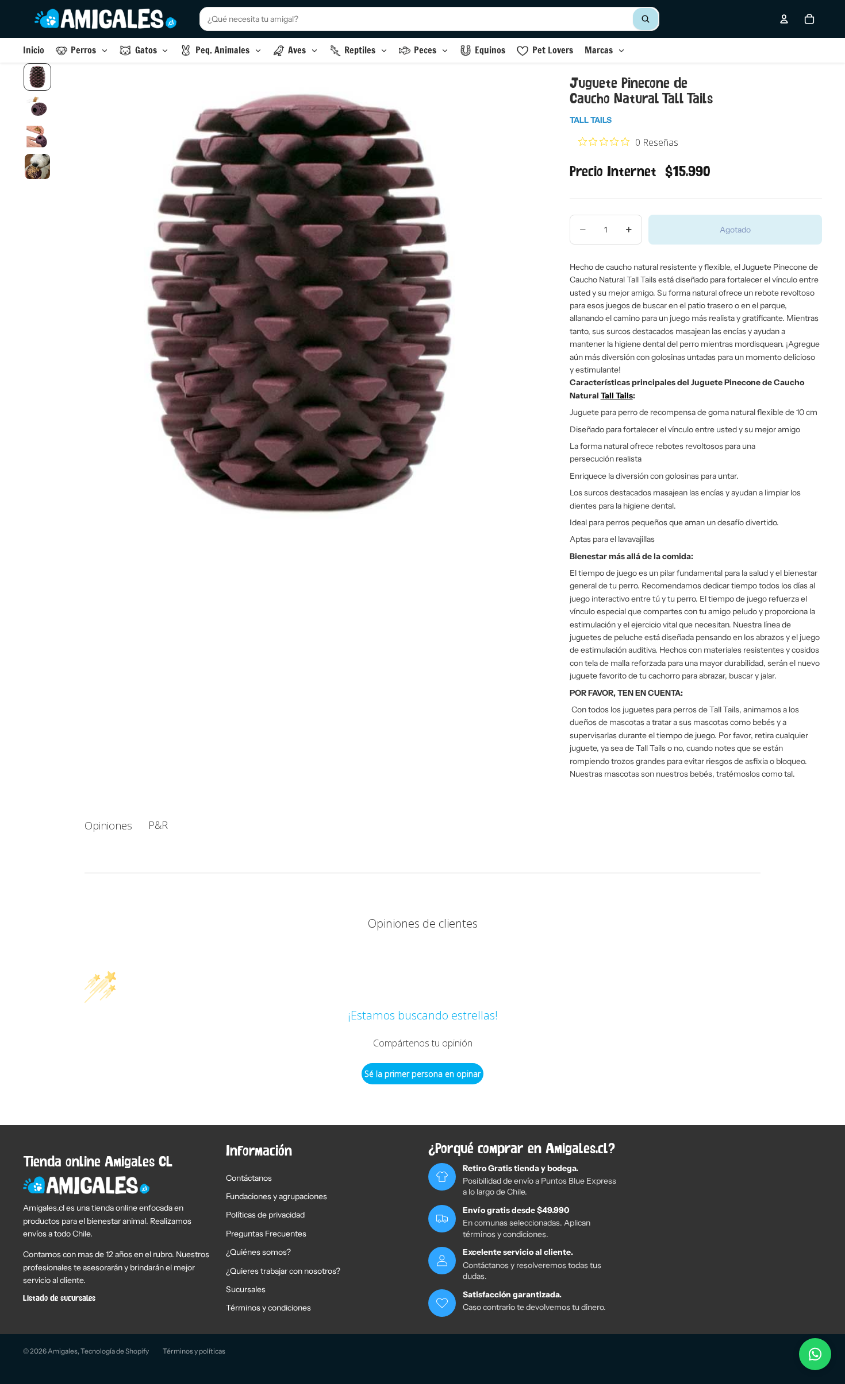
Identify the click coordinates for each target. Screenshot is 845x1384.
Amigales (63, 1351)
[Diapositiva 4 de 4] (37, 166)
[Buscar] (645, 19)
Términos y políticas (194, 1351)
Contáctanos (249, 1178)
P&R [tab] (158, 825)
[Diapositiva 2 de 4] (37, 106)
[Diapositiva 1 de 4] (37, 77)
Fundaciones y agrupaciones (276, 1196)
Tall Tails (591, 120)
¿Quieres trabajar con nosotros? (283, 1271)
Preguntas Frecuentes (266, 1233)
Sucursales (246, 1289)
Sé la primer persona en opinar (422, 1073)
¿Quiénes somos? (258, 1252)
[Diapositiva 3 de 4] (37, 136)
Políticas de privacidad (265, 1214)
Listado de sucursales (59, 1298)
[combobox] (429, 19)
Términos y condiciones (268, 1307)
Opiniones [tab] (108, 825)
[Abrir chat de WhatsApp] (815, 1354)
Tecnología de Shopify (114, 1351)
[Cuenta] (784, 19)
